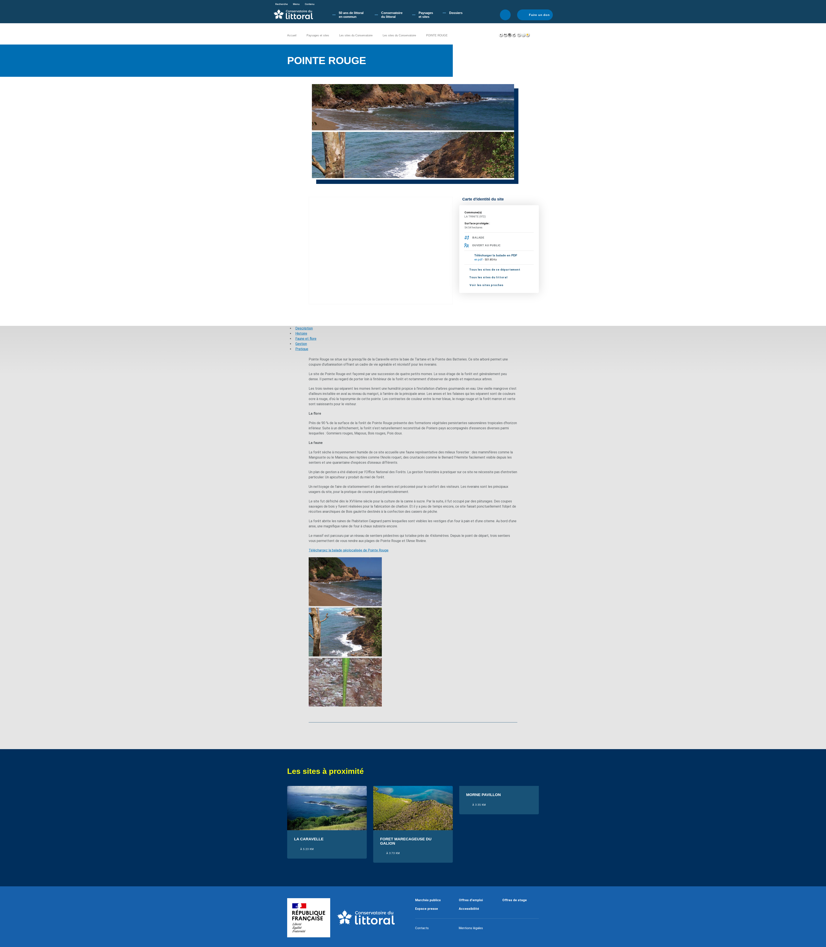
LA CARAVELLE (309, 839)
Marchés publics (428, 900)
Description (304, 328)
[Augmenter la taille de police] (505, 35)
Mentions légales (471, 928)
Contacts (422, 928)
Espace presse (426, 909)
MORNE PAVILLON (483, 795)
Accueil (291, 35)
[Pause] (512, 78)
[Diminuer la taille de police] (501, 35)
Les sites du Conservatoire (356, 35)
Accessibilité (469, 909)
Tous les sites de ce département (494, 269)
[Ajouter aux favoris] (527, 35)
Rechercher (505, 14)
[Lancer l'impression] (519, 35)
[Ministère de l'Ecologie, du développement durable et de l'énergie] (308, 917)
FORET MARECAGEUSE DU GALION (405, 841)
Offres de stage (514, 900)
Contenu (309, 4)
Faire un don (539, 15)
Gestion (301, 344)
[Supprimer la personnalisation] (514, 35)
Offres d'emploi (471, 900)
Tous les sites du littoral (488, 277)
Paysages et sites (318, 35)
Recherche (281, 4)
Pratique (301, 349)
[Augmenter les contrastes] (509, 35)
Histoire (301, 333)
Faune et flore (305, 339)
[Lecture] (507, 78)
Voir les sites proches (486, 285)
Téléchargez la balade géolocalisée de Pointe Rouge (348, 550)
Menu (296, 4)
